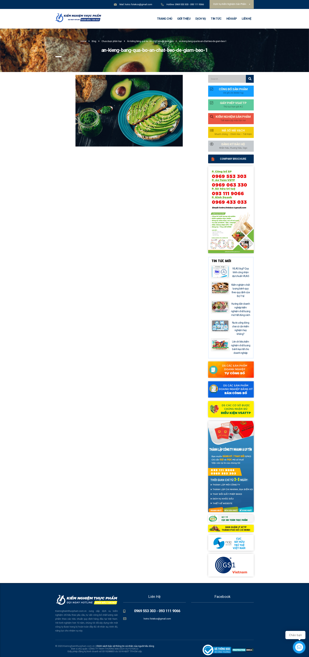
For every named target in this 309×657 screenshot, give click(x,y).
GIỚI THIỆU (183, 18)
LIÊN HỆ (246, 18)
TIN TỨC (216, 18)
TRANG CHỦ (164, 18)
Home (83, 41)
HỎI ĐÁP (231, 18)
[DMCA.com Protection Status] (242, 649)
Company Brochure (233, 158)
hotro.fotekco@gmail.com (157, 618)
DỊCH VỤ (200, 18)
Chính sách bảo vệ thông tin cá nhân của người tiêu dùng (125, 646)
